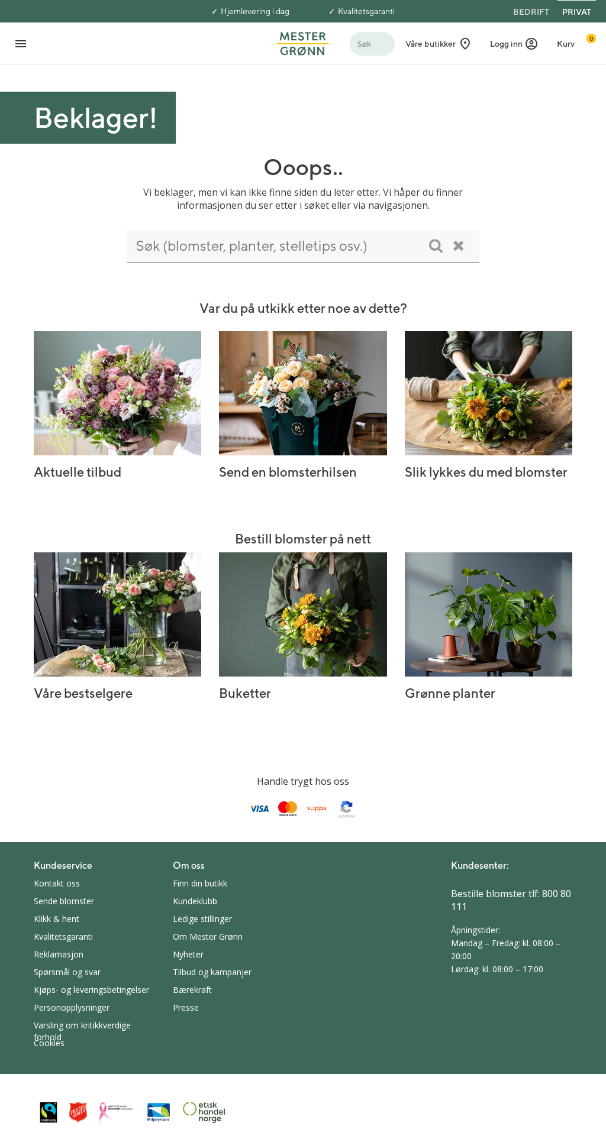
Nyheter (188, 954)
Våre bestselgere (83, 693)
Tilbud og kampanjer (212, 972)
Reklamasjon (58, 954)
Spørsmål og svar (67, 972)
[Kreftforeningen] (116, 1112)
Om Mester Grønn (208, 936)
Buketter (245, 693)
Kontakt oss (57, 883)
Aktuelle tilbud (77, 472)
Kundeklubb (195, 901)
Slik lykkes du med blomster (486, 472)
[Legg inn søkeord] (436, 245)
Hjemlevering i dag (255, 11)
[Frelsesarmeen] (78, 1112)
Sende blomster (64, 901)
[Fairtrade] (48, 1112)
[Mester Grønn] (302, 42)
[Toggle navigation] (21, 43)
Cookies (49, 1043)
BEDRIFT (531, 12)
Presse (186, 1007)
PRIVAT (576, 12)
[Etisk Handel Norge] (204, 1112)
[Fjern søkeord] (459, 245)
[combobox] (303, 246)
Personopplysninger (71, 1007)
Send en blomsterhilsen (288, 472)
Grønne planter (450, 693)
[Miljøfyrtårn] (158, 1112)
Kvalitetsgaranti (366, 11)
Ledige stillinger (202, 918)
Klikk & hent (56, 918)
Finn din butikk (200, 883)
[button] (514, 43)
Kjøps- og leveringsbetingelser (91, 989)
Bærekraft (192, 989)
